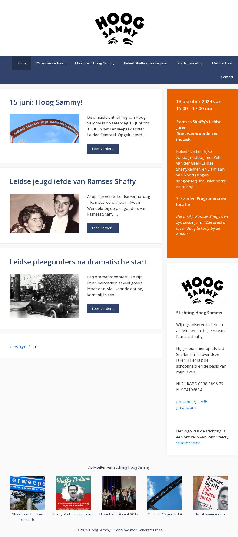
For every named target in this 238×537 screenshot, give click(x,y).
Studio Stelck (188, 442)
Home (21, 63)
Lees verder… (105, 150)
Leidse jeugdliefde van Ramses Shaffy (73, 181)
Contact (227, 77)
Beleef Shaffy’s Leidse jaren (146, 63)
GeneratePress (150, 529)
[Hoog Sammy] (119, 27)
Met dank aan (222, 63)
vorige (17, 346)
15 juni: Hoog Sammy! (46, 102)
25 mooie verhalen (51, 63)
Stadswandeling (190, 63)
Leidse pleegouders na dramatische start (78, 262)
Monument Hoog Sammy (95, 63)
